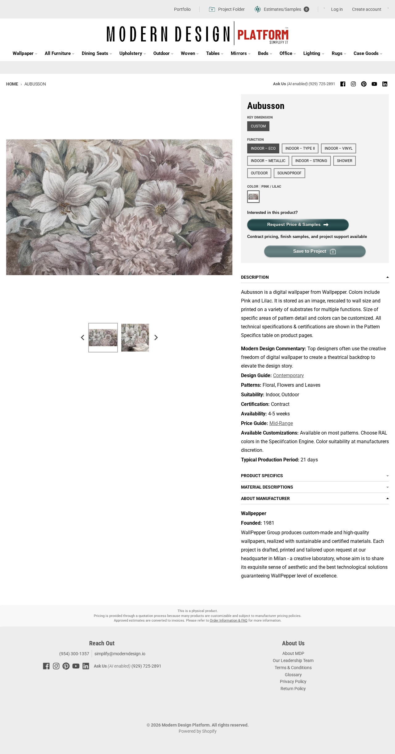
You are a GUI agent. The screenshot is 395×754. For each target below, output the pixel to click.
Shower (344, 161)
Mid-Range (281, 423)
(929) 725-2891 (322, 83)
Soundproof (289, 173)
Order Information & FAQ (228, 621)
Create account (366, 9)
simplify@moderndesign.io (119, 653)
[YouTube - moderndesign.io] (374, 84)
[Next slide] (155, 337)
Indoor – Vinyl (338, 148)
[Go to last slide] (82, 337)
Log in (337, 9)
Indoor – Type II (300, 148)
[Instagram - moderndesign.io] (353, 84)
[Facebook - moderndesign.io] (343, 84)
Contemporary (288, 375)
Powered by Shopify (198, 731)
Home (12, 83)
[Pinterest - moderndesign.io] (364, 84)
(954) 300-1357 (73, 653)
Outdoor (259, 173)
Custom (258, 126)
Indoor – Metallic (268, 161)
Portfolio (182, 9)
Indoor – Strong (311, 161)
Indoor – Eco (263, 148)
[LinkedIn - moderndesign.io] (385, 84)
